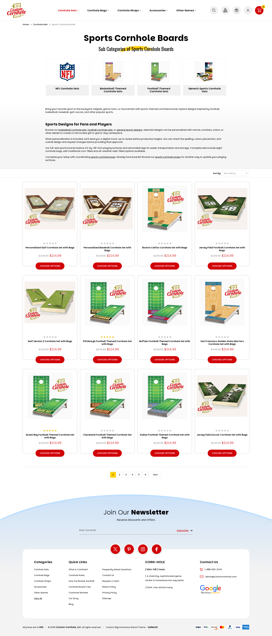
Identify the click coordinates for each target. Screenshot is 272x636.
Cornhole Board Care (80, 586)
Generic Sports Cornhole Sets (204, 90)
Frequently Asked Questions (116, 569)
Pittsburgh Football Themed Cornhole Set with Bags (107, 343)
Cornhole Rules (77, 575)
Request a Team (110, 580)
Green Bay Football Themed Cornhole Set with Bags (50, 436)
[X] (115, 549)
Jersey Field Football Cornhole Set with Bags (222, 249)
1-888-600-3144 (213, 569)
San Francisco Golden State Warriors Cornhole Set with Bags (222, 343)
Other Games (185, 10)
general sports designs (129, 130)
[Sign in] (248, 10)
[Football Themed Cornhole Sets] (159, 71)
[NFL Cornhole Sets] (67, 71)
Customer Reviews (78, 592)
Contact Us (108, 575)
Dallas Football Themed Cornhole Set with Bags (165, 436)
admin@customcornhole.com (220, 576)
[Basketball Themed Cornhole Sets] (113, 71)
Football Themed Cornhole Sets (158, 90)
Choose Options (50, 266)
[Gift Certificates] (236, 10)
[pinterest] (129, 549)
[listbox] (235, 173)
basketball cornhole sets (72, 130)
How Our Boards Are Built (81, 580)
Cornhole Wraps (128, 10)
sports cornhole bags (103, 157)
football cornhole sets (100, 130)
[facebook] (156, 549)
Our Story (73, 598)
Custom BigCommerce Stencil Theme (125, 627)
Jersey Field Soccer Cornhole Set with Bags (222, 434)
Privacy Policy (109, 592)
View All (38, 598)
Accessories (157, 10)
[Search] (214, 10)
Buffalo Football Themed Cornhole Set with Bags (164, 343)
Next (155, 474)
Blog (71, 604)
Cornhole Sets (67, 10)
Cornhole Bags (97, 10)
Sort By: (217, 173)
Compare (49, 212)
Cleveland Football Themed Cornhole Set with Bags (107, 436)
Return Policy (109, 586)
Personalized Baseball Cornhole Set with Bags (107, 249)
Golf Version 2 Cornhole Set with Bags (50, 341)
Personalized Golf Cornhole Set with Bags (50, 247)
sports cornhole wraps (167, 157)
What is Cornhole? (78, 569)
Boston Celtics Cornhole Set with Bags (164, 247)
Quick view (50, 204)
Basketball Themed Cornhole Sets (113, 90)
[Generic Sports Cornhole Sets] (204, 71)
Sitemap (106, 598)
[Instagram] (143, 549)
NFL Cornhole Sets (67, 88)
